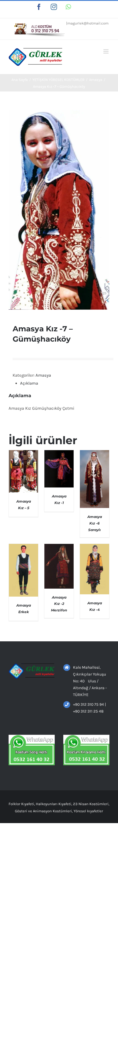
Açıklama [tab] (29, 383)
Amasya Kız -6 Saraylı (94, 523)
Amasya (43, 375)
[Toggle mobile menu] (106, 51)
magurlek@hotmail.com (88, 23)
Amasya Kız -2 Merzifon (59, 603)
